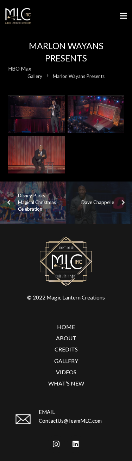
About (66, 338)
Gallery (66, 360)
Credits (66, 349)
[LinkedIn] (75, 444)
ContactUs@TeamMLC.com (70, 420)
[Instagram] (56, 444)
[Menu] (123, 16)
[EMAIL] (26, 422)
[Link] (18, 16)
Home (66, 326)
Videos (66, 372)
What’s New (66, 383)
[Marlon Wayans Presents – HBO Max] (36, 114)
